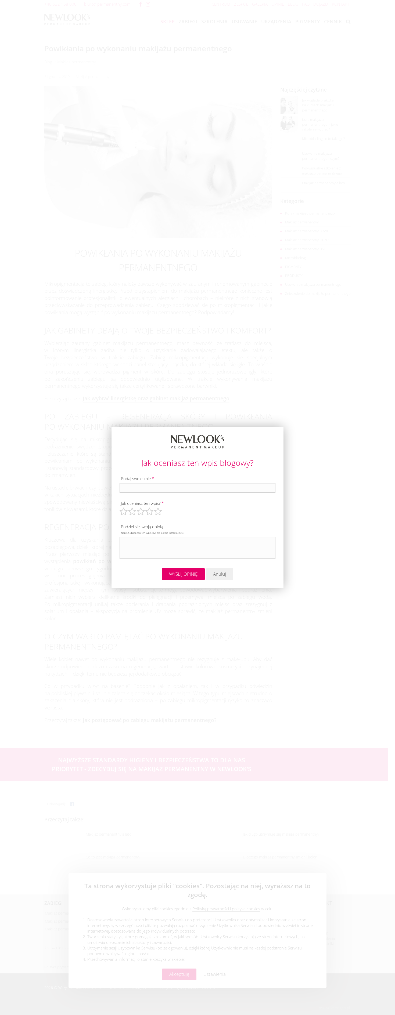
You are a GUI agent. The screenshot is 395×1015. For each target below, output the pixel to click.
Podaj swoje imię (137, 478)
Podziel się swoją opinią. (152, 529)
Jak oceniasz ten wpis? (142, 503)
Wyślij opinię (183, 574)
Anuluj (219, 574)
